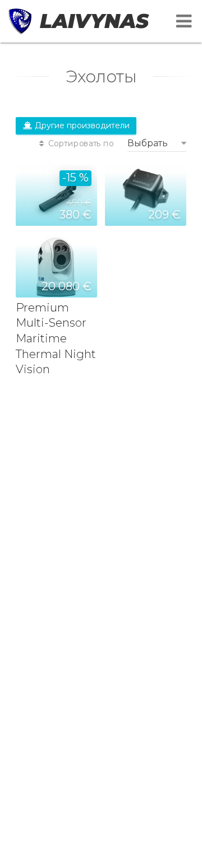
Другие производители (81, 125)
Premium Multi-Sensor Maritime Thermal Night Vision (56, 338)
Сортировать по (80, 143)
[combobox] (156, 143)
